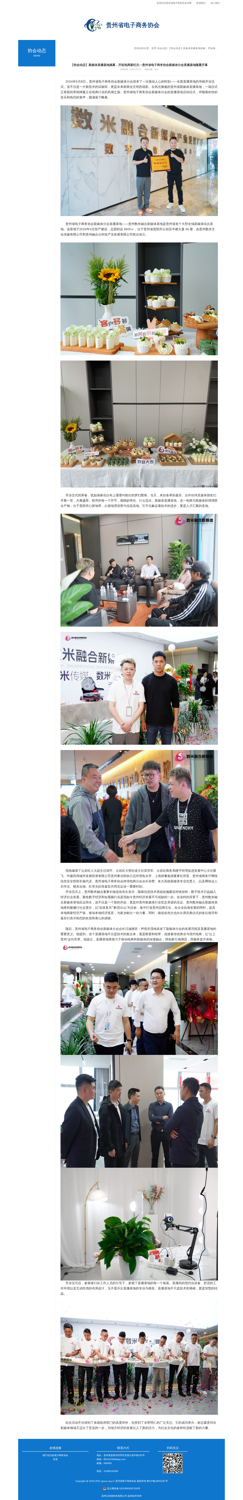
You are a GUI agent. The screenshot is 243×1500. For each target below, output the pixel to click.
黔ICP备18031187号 (157, 1481)
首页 (153, 48)
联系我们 (201, 3)
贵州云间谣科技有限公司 (114, 1496)
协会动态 (162, 48)
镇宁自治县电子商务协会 (55, 1455)
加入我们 (215, 3)
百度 (55, 1459)
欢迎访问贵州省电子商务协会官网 (174, 3)
